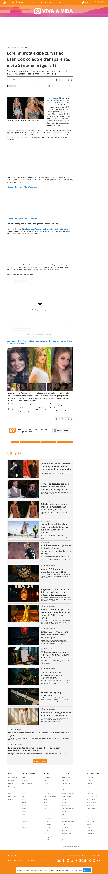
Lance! (10, 793)
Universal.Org (90, 833)
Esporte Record (66, 824)
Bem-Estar (25, 780)
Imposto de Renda (49, 812)
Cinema (24, 787)
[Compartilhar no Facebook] (59, 80)
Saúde (45, 833)
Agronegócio (47, 777)
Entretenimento (30, 773)
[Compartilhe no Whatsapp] (65, 80)
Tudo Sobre (47, 840)
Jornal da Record (66, 833)
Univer (88, 827)
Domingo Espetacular (68, 821)
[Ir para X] (98, 2)
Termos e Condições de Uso (37, 860)
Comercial (89, 783)
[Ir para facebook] (96, 2)
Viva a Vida (20, 47)
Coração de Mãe (66, 818)
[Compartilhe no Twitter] (56, 80)
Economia (46, 799)
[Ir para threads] (76, 860)
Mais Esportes (12, 796)
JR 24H (47, 2)
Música (24, 808)
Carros (45, 787)
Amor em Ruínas (66, 783)
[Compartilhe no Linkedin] (62, 80)
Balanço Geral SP (66, 796)
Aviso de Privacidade (75, 870)
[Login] (105, 2)
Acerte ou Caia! (66, 777)
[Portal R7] (4, 2)
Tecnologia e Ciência (49, 837)
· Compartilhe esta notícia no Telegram (22, 218)
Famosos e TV (26, 796)
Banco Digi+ (90, 777)
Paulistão (10, 799)
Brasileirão (11, 780)
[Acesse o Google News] (68, 80)
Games (24, 802)
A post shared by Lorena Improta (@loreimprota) (40, 334)
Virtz (23, 824)
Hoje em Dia (65, 830)
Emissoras (89, 787)
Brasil (45, 780)
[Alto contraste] (8, 86)
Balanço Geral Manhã (68, 793)
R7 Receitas (25, 815)
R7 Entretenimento (11, 47)
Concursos (47, 793)
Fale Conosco (17, 860)
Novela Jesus (65, 837)
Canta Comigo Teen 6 (68, 808)
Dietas (24, 790)
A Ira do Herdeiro (66, 780)
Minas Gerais (47, 818)
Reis (63, 843)
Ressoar (89, 824)
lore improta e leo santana (48, 442)
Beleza (24, 777)
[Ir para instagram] (101, 2)
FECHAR (86, 870)
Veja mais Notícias (40, 761)
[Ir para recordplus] (81, 860)
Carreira (89, 780)
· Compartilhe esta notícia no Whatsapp (22, 187)
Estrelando (25, 793)
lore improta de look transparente (30, 442)
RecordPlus (90, 793)
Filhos (24, 799)
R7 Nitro (24, 812)
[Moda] (54, 11)
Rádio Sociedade (91, 799)
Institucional (93, 773)
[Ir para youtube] (98, 860)
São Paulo (46, 830)
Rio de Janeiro (47, 827)
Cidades (46, 790)
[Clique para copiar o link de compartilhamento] (71, 80)
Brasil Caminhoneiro (67, 805)
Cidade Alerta (65, 815)
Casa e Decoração (27, 783)
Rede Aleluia (90, 818)
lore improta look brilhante (64, 442)
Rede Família (90, 821)
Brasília (20, 2)
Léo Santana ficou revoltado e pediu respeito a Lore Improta (48, 229)
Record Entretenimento (93, 805)
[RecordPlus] (86, 2)
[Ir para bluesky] (59, 860)
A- (15, 86)
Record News (60, 2)
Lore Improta (52, 98)
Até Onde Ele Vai (66, 790)
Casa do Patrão (66, 812)
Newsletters (90, 790)
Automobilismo (12, 777)
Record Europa (91, 808)
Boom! (64, 802)
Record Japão (90, 812)
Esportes (41, 2)
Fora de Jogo (11, 787)
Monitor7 (46, 821)
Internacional (47, 815)
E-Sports (10, 783)
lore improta (15, 442)
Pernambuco (47, 824)
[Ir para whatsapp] (94, 860)
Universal (89, 830)
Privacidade (25, 860)
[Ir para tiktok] (85, 860)
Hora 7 (45, 808)
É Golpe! (46, 805)
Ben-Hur (64, 799)
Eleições (27, 2)
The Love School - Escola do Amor (71, 846)
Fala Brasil (65, 827)
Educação (46, 802)
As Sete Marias (66, 787)
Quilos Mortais (66, 840)
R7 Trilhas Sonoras (92, 796)
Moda (26, 47)
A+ (12, 86)
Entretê (34, 2)
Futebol (10, 790)
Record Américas (91, 802)
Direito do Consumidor (50, 796)
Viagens (24, 821)
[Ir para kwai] (72, 860)
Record (52, 2)
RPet (23, 818)
